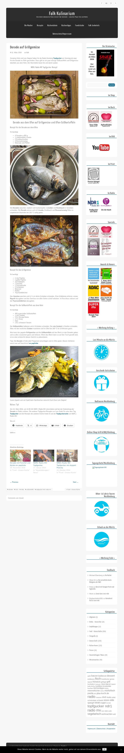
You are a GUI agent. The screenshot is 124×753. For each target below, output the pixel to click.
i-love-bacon (106, 684)
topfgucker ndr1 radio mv (43, 489)
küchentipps (99, 688)
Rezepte (40, 25)
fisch (17, 489)
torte (102, 711)
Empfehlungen (93, 627)
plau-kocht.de (103, 693)
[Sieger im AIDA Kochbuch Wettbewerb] (106, 284)
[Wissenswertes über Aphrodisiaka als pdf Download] (106, 127)
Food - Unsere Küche (73, 489)
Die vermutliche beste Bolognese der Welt (100, 581)
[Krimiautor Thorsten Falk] (101, 76)
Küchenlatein (52, 25)
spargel (91, 703)
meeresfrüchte (94, 691)
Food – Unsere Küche (95, 631)
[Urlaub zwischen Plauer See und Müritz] (102, 540)
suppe (103, 703)
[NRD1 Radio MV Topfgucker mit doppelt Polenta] (67, 456)
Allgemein (92, 617)
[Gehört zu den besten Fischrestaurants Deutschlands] (94, 284)
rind (104, 697)
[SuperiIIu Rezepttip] (94, 318)
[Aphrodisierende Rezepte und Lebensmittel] (106, 237)
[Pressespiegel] (94, 184)
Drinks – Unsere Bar (95, 622)
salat (113, 697)
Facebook (101, 3)
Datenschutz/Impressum (62, 34)
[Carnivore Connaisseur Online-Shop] (102, 445)
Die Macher (28, 25)
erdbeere (91, 679)
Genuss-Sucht (93, 641)
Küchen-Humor (93, 646)
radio (22, 489)
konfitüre (99, 686)
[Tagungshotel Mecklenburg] (102, 475)
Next (75, 482)
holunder (98, 684)
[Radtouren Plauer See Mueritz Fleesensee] (102, 414)
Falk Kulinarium (62, 13)
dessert (111, 675)
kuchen (90, 688)
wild (114, 714)
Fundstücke (79, 25)
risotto (108, 697)
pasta (90, 693)
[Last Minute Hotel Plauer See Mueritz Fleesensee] (102, 352)
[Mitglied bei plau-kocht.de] (106, 301)
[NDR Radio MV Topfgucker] (94, 213)
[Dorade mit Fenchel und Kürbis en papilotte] (20, 456)
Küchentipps (66, 25)
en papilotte (33, 343)
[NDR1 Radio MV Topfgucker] (43, 456)
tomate (108, 703)
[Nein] (121, 749)
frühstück (96, 682)
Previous (14, 482)
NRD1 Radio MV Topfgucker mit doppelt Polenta (66, 465)
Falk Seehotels (94, 25)
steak (97, 703)
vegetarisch (94, 713)
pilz (95, 693)
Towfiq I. (64, 746)
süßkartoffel (30, 489)
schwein (100, 700)
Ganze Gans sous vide (102, 594)
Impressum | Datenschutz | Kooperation (101, 729)
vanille (110, 711)
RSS (115, 3)
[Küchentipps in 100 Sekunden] (94, 255)
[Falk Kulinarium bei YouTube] (101, 154)
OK (104, 749)
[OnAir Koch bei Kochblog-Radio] (106, 213)
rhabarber (99, 697)
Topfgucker (57, 58)
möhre (102, 691)
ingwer (113, 684)
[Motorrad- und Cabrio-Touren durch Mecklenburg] (102, 509)
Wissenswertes (94, 660)
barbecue (102, 676)
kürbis (106, 688)
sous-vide (109, 700)
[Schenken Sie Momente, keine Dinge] (102, 383)
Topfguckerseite (62, 414)
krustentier (107, 686)
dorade (11, 489)
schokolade (92, 700)
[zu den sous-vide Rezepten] (94, 237)
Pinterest (111, 3)
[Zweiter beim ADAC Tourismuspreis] (94, 301)
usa (106, 711)
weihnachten (106, 714)
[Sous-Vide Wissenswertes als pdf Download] (94, 127)
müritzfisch (110, 690)
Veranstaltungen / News (96, 655)
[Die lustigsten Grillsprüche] (106, 255)
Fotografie (92, 636)
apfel (89, 676)
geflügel (103, 682)
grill (108, 681)
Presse (91, 650)
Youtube (106, 3)
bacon (94, 675)
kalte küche (91, 686)
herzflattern (91, 684)
